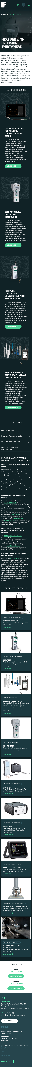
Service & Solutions (9, 1038)
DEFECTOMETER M (10, 503)
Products (5, 1036)
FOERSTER (4, 14)
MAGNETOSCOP (9, 521)
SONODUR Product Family (13, 536)
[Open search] (23, 5)
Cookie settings (5, 1055)
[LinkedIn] (2, 1027)
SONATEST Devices (13, 546)
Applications (6, 1034)
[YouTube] (6, 1027)
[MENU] (29, 4)
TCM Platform (15, 559)
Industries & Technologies (11, 1032)
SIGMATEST (15, 515)
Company (4, 1041)
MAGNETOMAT (18, 519)
